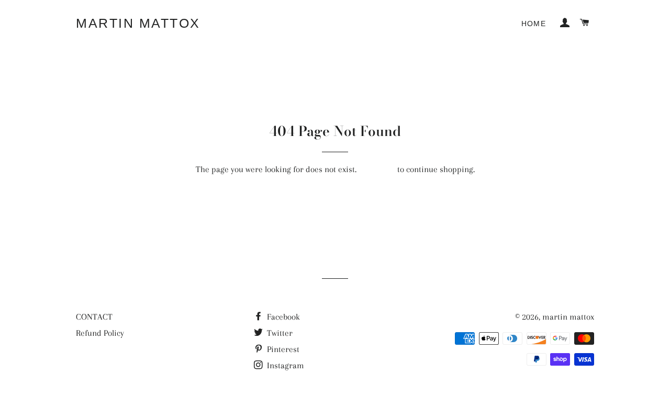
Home (533, 23)
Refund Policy (100, 333)
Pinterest (282, 349)
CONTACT (94, 317)
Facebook (282, 317)
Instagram (284, 365)
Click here (377, 169)
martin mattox (138, 23)
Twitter (279, 333)
